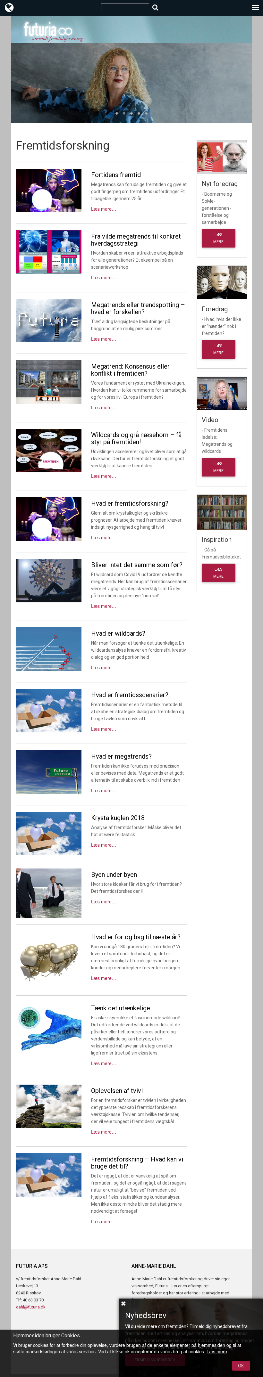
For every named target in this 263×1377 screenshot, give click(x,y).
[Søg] (155, 7)
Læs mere (217, 1351)
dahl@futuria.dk (31, 1307)
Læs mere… (103, 209)
